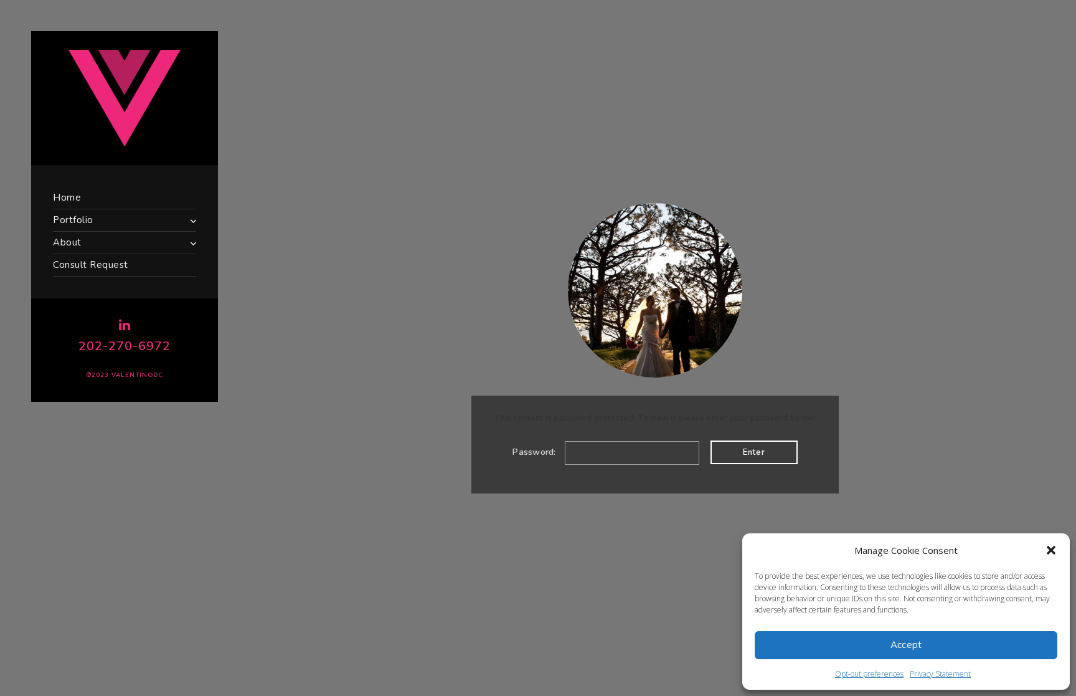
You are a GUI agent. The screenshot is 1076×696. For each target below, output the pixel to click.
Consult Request (90, 265)
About (67, 242)
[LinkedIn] (124, 326)
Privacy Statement (940, 674)
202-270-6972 (124, 346)
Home (67, 197)
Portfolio (73, 220)
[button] (1051, 550)
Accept (906, 645)
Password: (535, 452)
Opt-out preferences (869, 674)
